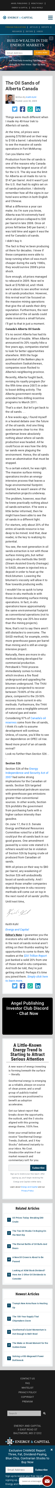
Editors (29, 31)
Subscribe (38, 1168)
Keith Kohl (31, 97)
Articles (34, 27)
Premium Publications (15, 27)
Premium (27, 1401)
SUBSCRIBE (42, 52)
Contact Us (27, 1378)
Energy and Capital (29, 1187)
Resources (17, 31)
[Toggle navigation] (50, 17)
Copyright (27, 1397)
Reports (45, 27)
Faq (27, 1383)
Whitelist (28, 1387)
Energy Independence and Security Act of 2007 (27, 773)
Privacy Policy (27, 1191)
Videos (40, 31)
